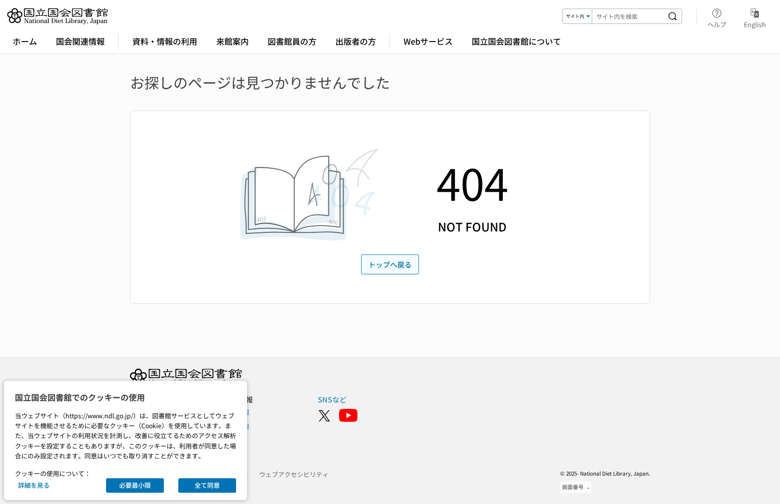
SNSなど (332, 399)
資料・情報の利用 (164, 41)
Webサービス (428, 41)
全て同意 (207, 485)
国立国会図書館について (516, 41)
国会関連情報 (80, 41)
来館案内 (232, 41)
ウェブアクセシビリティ (294, 474)
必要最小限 (135, 485)
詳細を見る (34, 485)
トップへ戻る (390, 264)
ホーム (25, 41)
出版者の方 (355, 41)
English (755, 24)
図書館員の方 (292, 41)
